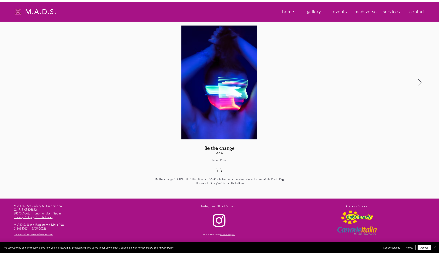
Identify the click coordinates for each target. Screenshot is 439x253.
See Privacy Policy (164, 247)
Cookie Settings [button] (391, 247)
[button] (314, 11)
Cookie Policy (43, 217)
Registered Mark (46, 225)
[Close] (435, 247)
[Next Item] (420, 82)
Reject (409, 247)
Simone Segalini (227, 234)
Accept (424, 247)
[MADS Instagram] (219, 220)
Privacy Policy (23, 217)
